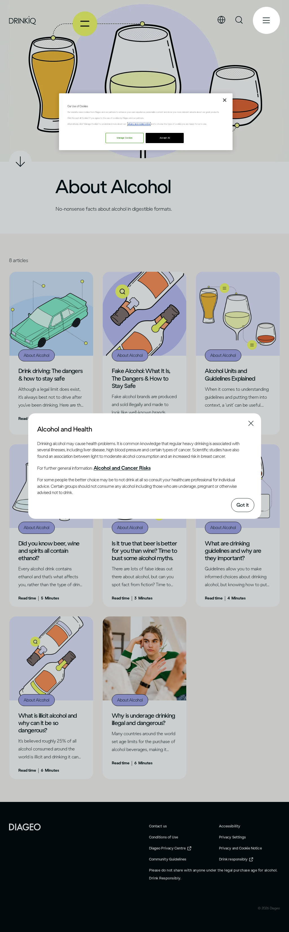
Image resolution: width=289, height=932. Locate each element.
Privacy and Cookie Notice (240, 848)
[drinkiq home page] (22, 20)
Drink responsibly (233, 859)
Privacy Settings (232, 837)
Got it (243, 505)
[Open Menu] (266, 20)
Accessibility (229, 826)
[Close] (224, 100)
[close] (42, 428)
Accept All (165, 138)
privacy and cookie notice (139, 124)
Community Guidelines (167, 859)
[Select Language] (221, 20)
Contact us (158, 826)
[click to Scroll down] (20, 161)
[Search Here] (239, 20)
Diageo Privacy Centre (167, 848)
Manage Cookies (124, 138)
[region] (145, 121)
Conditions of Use (163, 837)
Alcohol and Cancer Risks (122, 468)
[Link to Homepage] (25, 826)
